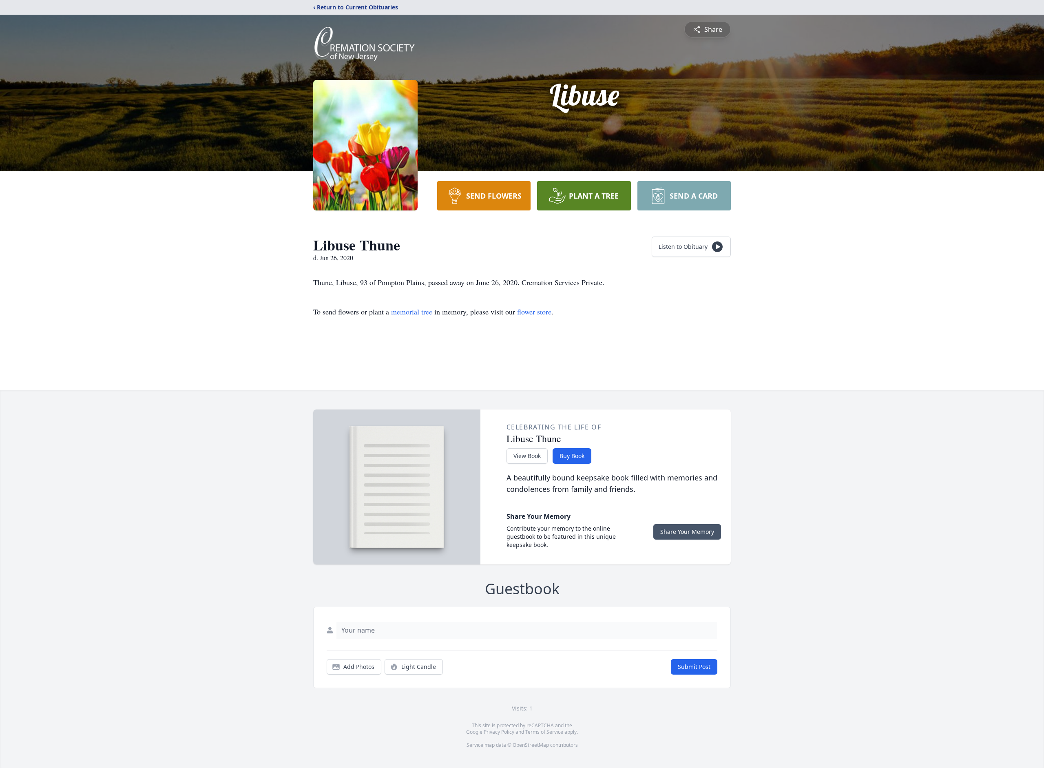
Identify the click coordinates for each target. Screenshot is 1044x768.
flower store (534, 311)
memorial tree (411, 311)
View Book (527, 456)
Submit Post (694, 667)
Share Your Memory (687, 532)
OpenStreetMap (531, 744)
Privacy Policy (499, 731)
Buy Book (572, 456)
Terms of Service (544, 731)
